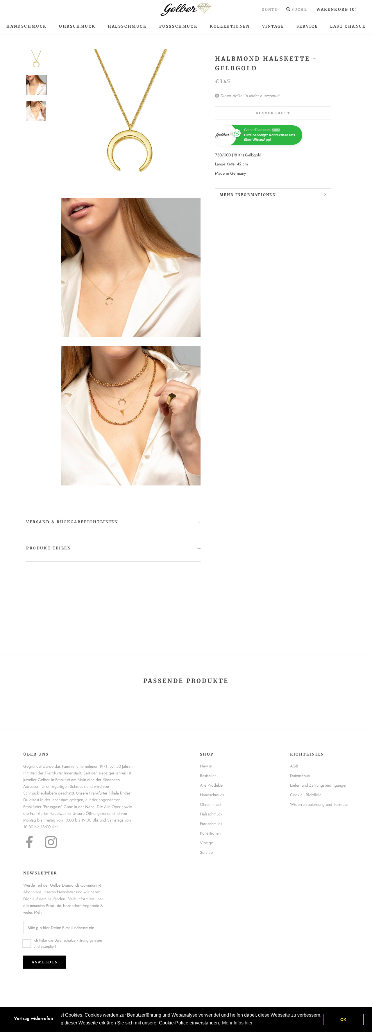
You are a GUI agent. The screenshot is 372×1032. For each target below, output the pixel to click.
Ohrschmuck (77, 26)
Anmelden (45, 962)
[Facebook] (29, 842)
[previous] (18, 699)
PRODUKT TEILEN (48, 548)
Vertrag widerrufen (33, 1018)
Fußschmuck (178, 26)
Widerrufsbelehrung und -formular (319, 804)
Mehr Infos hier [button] (237, 1022)
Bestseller (208, 776)
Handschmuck (26, 26)
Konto (270, 9)
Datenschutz (300, 776)
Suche (299, 9)
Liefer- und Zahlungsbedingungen (318, 785)
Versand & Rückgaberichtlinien (72, 521)
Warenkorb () (336, 9)
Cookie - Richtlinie (305, 795)
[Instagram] (51, 842)
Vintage (273, 26)
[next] (353, 699)
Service (307, 26)
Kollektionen (230, 26)
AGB (294, 766)
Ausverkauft (273, 113)
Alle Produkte (211, 785)
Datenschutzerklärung (71, 940)
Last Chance (348, 26)
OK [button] (343, 1019)
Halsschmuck (127, 26)
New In (206, 766)
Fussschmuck (211, 823)
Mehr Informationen (248, 194)
